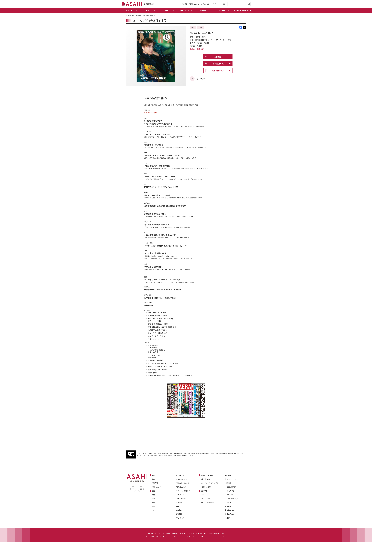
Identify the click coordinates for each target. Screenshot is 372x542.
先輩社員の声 (231, 487)
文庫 (153, 498)
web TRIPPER (181, 498)
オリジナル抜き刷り (207, 502)
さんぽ (178, 502)
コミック (155, 510)
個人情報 (150, 533)
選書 (153, 506)
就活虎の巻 (230, 491)
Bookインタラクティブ (209, 483)
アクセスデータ (159, 533)
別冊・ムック (156, 487)
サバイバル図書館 (182, 491)
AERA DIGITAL (181, 479)
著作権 (168, 533)
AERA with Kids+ (182, 483)
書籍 (153, 491)
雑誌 (133, 15)
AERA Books (180, 487)
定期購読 (217, 56)
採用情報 (228, 483)
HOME (128, 15)
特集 (177, 506)
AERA (138, 15)
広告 (202, 494)
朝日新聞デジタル (200, 533)
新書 (153, 502)
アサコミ (179, 494)
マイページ (180, 518)
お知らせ (228, 506)
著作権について (194, 4)
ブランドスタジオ (207, 498)
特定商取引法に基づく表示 (216, 533)
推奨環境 (174, 533)
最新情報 (203, 10)
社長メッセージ (230, 479)
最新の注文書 (205, 479)
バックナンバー (201, 78)
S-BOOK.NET (205, 487)
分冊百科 (155, 483)
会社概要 (184, 4)
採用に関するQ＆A (233, 498)
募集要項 (230, 494)
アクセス (228, 502)
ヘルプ (214, 4)
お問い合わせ (205, 4)
